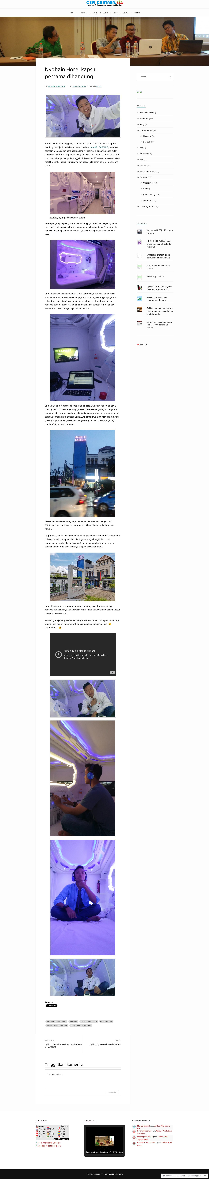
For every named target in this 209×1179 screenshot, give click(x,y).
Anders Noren (115, 1174)
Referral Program (144, 1131)
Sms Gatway (149, 195)
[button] (83, 116)
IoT (141, 159)
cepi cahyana (79, 86)
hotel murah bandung (81, 1025)
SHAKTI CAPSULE (99, 147)
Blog (115, 13)
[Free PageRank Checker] (48, 1143)
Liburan (126, 13)
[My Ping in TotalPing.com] (48, 1146)
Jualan (105, 13)
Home (72, 13)
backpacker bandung (56, 1021)
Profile (82, 13)
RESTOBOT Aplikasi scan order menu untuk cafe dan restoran (159, 244)
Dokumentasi (146, 130)
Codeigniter (148, 183)
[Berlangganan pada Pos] (138, 345)
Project (146, 142)
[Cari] (169, 77)
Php (145, 189)
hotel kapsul (106, 1021)
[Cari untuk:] (155, 77)
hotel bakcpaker (89, 1021)
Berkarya (144, 119)
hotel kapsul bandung (57, 1025)
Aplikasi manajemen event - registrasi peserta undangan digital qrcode (160, 311)
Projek (95, 13)
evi (141, 148)
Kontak (137, 13)
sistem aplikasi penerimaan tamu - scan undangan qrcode (159, 325)
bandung (74, 1021)
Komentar (112, 1092)
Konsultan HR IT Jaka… (147, 1142)
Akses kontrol (146, 113)
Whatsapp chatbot (155, 276)
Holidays (147, 136)
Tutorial (143, 177)
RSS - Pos (144, 345)
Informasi (144, 154)
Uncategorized (147, 206)
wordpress (148, 200)
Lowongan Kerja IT (145, 1137)
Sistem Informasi (148, 171)
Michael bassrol (143, 1126)
